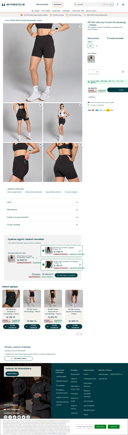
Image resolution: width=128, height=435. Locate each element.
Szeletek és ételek (75, 399)
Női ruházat (35, 10)
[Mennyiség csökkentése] (90, 72)
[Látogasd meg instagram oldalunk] (5, 417)
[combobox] (93, 4)
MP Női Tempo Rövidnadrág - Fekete (32, 310)
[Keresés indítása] (75, 4)
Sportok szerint (91, 10)
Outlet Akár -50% (78, 10)
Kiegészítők (56, 10)
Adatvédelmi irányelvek (88, 384)
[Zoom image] (80, 26)
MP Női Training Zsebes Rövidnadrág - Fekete (74, 312)
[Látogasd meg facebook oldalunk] (10, 417)
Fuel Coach (109, 4)
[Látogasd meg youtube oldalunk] (19, 417)
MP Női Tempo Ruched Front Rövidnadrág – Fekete (53, 312)
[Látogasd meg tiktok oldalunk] (14, 417)
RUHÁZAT (58, 4)
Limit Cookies (100, 426)
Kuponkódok (103, 379)
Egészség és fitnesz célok (75, 387)
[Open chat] (28, 417)
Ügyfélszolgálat (61, 376)
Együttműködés (89, 405)
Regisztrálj (12, 373)
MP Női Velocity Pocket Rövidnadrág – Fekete (26, 20)
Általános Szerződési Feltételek (87, 393)
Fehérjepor (74, 393)
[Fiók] (117, 4)
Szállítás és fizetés (62, 397)
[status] (93, 72)
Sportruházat (75, 374)
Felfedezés (66, 10)
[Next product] (81, 334)
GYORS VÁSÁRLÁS (12, 326)
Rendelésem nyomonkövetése (62, 391)
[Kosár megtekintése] (123, 4)
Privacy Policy (52, 433)
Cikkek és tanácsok (74, 380)
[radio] (90, 46)
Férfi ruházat (46, 10)
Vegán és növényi (74, 407)
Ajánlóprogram (110, 374)
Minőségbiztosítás (90, 379)
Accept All (114, 426)
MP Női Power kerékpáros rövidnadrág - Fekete (11, 312)
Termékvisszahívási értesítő (62, 403)
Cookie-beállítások (11, 405)
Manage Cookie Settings (84, 426)
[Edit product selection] (80, 251)
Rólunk (86, 374)
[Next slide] (82, 313)
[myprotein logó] (13, 4)
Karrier (86, 414)
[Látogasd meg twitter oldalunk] (23, 417)
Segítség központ (62, 381)
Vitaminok (74, 413)
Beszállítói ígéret (89, 410)
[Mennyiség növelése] (97, 72)
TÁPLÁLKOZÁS (42, 4)
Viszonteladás (88, 401)
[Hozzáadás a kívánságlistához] (123, 71)
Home (7, 20)
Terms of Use (62, 433)
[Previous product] (77, 334)
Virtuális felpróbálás (116, 38)
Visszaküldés (60, 385)
